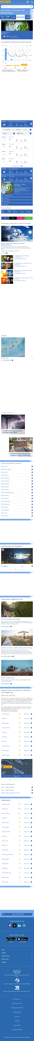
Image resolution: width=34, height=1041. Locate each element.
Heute (2, 17)
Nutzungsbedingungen (17, 1029)
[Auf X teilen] (13, 218)
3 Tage (13, 17)
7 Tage (27, 17)
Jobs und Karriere (17, 999)
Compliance (17, 1021)
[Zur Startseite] (6, 1)
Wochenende (20, 17)
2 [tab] (13, 569)
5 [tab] (20, 569)
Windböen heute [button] (4, 358)
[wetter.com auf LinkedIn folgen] (19, 925)
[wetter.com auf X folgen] (15, 926)
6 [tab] (23, 569)
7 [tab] (24, 779)
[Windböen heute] (17, 347)
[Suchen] (30, 6)
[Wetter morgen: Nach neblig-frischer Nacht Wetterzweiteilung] (17, 233)
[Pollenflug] (27, 2)
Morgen (8, 17)
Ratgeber (4, 962)
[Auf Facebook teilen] (5, 218)
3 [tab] (16, 569)
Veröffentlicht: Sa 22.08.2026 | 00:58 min (10, 251)
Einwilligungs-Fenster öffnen (17, 1007)
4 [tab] (18, 569)
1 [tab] (11, 569)
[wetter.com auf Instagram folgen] (24, 925)
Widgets (4, 953)
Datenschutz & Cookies (17, 1003)
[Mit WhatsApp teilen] (29, 218)
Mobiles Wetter (6, 956)
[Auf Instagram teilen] (21, 218)
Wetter (3, 950)
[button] (17, 123)
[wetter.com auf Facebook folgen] (10, 925)
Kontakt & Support (17, 1012)
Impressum (17, 1016)
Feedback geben (14, 37)
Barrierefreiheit (17, 1025)
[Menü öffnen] (31, 2)
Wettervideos (5, 959)
